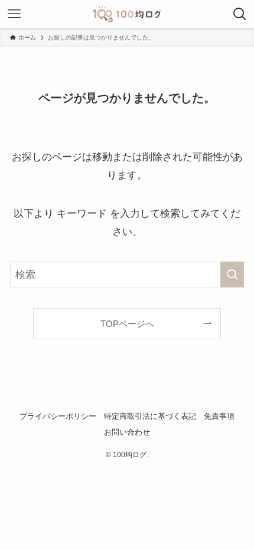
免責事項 (219, 416)
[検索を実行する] (232, 274)
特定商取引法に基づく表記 (150, 416)
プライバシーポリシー (57, 416)
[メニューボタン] (14, 14)
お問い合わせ (127, 432)
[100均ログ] (127, 14)
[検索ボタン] (240, 14)
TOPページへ (127, 324)
